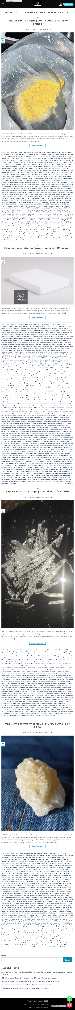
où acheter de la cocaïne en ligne (63, 439)
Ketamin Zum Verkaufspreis (59, 421)
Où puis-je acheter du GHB (55, 443)
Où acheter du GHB (15, 443)
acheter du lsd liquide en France (62, 662)
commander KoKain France (58, 386)
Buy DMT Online (50, 186)
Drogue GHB (66, 398)
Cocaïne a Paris (68, 186)
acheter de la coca (20, 334)
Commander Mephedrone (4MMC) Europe (18, 196)
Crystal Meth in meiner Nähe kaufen (11, 396)
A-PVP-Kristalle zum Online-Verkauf (40, 326)
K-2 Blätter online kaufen (24, 407)
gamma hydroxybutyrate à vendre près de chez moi (20, 404)
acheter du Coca (32, 348)
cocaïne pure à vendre (60, 376)
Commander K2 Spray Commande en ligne (61, 192)
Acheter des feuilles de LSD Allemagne (47, 346)
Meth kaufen (37, 435)
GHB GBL (69, 406)
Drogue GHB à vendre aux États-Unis (11, 400)
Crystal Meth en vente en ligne (36, 681)
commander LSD (22, 194)
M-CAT (35, 222)
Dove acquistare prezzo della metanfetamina (29, 689)
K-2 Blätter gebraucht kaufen (9, 407)
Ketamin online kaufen (63, 419)
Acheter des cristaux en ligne (29, 658)
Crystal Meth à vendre (41, 679)
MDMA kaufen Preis (28, 923)
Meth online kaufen (56, 435)
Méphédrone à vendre (52, 224)
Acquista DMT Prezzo (23, 186)
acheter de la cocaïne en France (41, 336)
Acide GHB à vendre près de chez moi (31, 370)
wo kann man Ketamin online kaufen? (16, 473)
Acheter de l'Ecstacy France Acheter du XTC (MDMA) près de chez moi (36, 158)
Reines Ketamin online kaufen (23, 449)
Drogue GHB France (61, 400)
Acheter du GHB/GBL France (44, 356)
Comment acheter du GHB (43, 392)
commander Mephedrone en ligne (63, 196)
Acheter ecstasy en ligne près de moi (43, 176)
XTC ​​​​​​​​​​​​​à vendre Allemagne (51, 238)
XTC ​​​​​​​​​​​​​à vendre (40, 238)
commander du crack (56, 380)
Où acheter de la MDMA (33, 925)
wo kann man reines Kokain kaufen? (54, 481)
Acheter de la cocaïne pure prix (53, 340)
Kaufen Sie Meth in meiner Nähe (18, 691)
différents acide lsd (42, 204)
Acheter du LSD (66, 168)
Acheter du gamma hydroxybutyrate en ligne (17, 350)
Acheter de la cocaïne (32, 334)
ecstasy (45, 907)
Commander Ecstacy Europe (48, 190)
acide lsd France (63, 184)
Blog (37, 17)
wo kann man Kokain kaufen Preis (53, 939)
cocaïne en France (23, 376)
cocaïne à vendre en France (8, 188)
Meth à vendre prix (45, 699)
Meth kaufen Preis (46, 435)
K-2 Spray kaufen (32, 414)
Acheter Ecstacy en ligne (61, 174)
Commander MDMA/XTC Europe (44, 901)
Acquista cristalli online (61, 667)
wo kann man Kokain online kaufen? (44, 475)
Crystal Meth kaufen (26, 396)
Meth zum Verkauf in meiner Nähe (32, 701)
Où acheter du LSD (50, 232)
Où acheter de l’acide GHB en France (44, 439)
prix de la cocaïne (37, 447)
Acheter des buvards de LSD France (57, 164)
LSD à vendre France (23, 220)
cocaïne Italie (32, 376)
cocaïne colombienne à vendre (9, 376)
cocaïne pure (50, 376)
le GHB (32, 429)
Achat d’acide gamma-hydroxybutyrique (35, 328)
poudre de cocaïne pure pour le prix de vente (20, 447)
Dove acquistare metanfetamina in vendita (28, 687)
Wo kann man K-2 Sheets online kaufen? (35, 467)
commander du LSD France (57, 188)
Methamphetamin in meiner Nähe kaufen (47, 437)
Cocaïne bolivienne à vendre (63, 374)
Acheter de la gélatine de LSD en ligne (55, 160)
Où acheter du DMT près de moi (35, 232)
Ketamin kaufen (40, 419)
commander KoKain (64, 384)
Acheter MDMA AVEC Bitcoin (44, 881)
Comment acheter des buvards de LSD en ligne (25, 202)
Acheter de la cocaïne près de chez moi (46, 338)
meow (49, 222)
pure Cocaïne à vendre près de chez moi (56, 931)
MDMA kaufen (18, 923)
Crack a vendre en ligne (30, 394)
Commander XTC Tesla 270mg (52, 200)
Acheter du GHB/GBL (30, 356)
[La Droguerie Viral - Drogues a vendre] (37, 4)
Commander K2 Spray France (9, 194)
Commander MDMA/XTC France (63, 901)
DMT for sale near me (40, 206)
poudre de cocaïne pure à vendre (21, 445)
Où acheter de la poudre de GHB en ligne (12, 441)
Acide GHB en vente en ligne (50, 370)
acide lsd (8, 184)
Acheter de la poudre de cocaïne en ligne (12, 344)
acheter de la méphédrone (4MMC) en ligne (40, 162)
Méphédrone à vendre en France (15, 226)
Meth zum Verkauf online (15, 437)
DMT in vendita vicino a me (56, 208)
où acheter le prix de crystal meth (58, 709)
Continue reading (37, 145)
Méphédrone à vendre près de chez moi (52, 226)
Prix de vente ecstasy (41, 234)
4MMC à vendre (23, 152)
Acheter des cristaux (15, 658)
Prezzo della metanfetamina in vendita (29, 711)
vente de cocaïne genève (35, 455)
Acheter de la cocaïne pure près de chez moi (32, 340)
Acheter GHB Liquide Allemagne (61, 362)
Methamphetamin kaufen (66, 437)
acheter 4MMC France (45, 154)
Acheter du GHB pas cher (17, 356)
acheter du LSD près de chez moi (38, 172)
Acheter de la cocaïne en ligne (58, 336)
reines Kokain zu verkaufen (39, 449)
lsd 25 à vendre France (62, 218)
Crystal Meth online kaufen (40, 396)
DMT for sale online (51, 206)
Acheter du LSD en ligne (35, 170)
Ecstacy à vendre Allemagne (23, 214)
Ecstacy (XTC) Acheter (36, 212)
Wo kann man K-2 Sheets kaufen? (15, 467)
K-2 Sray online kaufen (57, 414)
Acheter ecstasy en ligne (26, 176)
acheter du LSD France (49, 170)
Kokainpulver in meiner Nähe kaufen (46, 425)
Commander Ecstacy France (64, 190)
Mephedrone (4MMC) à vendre (9, 224)
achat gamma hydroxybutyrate (24, 330)
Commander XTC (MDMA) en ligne (46, 198)
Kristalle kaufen (53, 427)
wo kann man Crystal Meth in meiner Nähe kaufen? (31, 461)
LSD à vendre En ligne (12, 220)
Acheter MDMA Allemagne (14, 881)
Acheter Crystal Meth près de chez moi (15, 652)
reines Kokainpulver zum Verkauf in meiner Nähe (19, 453)
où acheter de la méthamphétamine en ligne (24, 705)
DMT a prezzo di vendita (55, 204)
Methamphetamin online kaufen (10, 439)
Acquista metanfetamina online (34, 670)
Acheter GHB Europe (45, 362)
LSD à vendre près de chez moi (38, 220)
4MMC (16, 152)
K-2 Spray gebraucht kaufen (19, 414)
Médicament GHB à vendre (40, 433)
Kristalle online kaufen (64, 427)
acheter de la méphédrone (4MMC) (18, 162)
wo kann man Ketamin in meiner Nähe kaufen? (43, 471)
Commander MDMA (37, 899)
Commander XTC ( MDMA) (8, 198)
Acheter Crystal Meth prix (33, 652)
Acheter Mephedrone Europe (21, 182)
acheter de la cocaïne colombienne (46, 857)
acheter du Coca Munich (43, 348)
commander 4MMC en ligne (24, 188)
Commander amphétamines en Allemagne (46, 853)
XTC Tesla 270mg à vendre (23, 240)
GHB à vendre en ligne (33, 406)
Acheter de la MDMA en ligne (56, 865)
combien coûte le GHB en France (35, 378)
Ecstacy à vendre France (66, 214)
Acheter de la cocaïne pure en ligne (10, 340)
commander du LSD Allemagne (40, 188)
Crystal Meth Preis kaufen (55, 396)
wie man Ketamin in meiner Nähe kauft (44, 457)
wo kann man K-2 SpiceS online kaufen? (51, 469)
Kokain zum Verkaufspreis (28, 425)
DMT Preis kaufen (17, 210)
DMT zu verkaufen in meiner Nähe (32, 210)
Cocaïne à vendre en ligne (28, 374)
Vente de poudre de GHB (8, 457)
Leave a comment (69, 483)
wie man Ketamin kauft (61, 457)
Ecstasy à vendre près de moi (38, 216)
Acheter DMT (5, 168)
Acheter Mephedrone (24, 180)
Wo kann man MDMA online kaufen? (33, 945)
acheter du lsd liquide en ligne (21, 172)
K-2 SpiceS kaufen (13, 411)
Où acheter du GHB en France (29, 443)
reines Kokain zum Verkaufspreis (26, 451)
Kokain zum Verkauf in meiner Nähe (11, 425)
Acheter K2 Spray (17, 178)
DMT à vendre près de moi (18, 206)
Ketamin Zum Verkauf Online (43, 421)
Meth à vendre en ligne (16, 699)
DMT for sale (29, 206)
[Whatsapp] (69, 999)
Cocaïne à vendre (35, 885)
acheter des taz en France (66, 166)
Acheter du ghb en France (48, 354)
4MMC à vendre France (48, 152)
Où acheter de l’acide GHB (26, 439)
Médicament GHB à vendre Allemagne (59, 433)
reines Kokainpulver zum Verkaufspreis (44, 453)
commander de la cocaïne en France (40, 380)
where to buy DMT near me (49, 236)
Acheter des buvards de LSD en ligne (37, 164)
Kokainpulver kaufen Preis (8, 427)
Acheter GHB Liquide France (42, 364)
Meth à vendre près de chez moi (31, 699)
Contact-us (45, 1004)
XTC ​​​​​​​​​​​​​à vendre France (64, 238)
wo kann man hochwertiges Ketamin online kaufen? (35, 465)
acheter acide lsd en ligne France (20, 156)
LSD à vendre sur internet (53, 220)
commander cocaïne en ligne (21, 380)
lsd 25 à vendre (51, 218)
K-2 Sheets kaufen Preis (24, 410)
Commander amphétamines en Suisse (25, 855)
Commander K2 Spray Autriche (41, 192)
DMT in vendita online (42, 208)
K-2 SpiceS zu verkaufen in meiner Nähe (56, 411)
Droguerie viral (30, 1004)
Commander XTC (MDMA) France (15, 200)
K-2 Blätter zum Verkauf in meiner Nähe (42, 407)
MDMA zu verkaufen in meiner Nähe (56, 923)
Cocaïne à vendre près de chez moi (45, 374)
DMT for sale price (62, 206)
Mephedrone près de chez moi (28, 228)
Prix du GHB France (48, 447)
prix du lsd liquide (64, 234)
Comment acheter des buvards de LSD (16, 390)
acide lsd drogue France (52, 184)
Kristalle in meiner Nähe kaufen (40, 427)
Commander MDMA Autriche (52, 899)
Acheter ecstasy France (59, 176)
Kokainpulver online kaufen (23, 427)
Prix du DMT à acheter (53, 234)
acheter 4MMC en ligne (32, 154)
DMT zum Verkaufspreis (48, 210)
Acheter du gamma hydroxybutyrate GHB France (27, 352)
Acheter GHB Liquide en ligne (26, 364)
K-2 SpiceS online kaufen (25, 411)
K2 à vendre (66, 414)
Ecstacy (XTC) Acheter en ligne (51, 212)
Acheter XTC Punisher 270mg (54, 182)
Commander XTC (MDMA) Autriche (26, 198)
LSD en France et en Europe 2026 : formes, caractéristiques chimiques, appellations (28, 978)
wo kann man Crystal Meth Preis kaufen (27, 463)
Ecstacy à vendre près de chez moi (10, 216)
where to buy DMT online (64, 236)
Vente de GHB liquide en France (63, 455)
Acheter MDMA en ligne (58, 881)
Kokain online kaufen (38, 423)
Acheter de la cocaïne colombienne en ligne (20, 336)
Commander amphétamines (56, 889)
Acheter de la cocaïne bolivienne (46, 334)
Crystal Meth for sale (50, 681)
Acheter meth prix (49, 666)
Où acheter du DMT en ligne (18, 232)
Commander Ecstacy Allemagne (15, 190)
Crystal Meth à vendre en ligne (56, 679)
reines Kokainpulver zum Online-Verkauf (39, 935)
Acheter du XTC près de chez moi (36, 174)
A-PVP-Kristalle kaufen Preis (57, 324)
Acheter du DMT (26, 168)
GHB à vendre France (45, 406)
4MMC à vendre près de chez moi (64, 152)
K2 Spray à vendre (51, 216)
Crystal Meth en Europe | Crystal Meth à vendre (37, 491)
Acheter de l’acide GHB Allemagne (17, 332)
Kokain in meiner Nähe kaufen (26, 911)
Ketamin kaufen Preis (50, 419)
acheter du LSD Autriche (22, 170)
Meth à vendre (5, 699)
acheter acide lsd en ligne (40, 330)
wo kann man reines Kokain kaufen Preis (33, 481)
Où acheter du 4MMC (48, 230)
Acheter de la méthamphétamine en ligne (57, 654)
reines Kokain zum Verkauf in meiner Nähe (43, 933)
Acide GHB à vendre (22, 368)
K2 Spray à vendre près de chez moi (36, 415)
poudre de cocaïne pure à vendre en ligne (41, 445)
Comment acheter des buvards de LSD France (51, 202)
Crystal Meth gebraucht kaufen (63, 394)
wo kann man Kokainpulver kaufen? (41, 477)
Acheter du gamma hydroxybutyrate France (41, 350)
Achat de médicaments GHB (55, 328)
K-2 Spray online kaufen (43, 414)
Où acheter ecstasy (60, 232)
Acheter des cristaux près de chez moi (47, 658)
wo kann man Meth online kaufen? (54, 479)
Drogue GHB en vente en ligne (47, 400)
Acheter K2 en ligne (56, 364)
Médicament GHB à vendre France (10, 435)
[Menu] (2, 4)
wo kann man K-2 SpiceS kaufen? (32, 469)
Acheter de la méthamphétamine (37, 654)
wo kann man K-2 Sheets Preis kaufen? (57, 467)
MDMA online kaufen (40, 923)
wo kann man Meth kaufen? (37, 479)
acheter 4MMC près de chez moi (60, 154)
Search (3, 956)
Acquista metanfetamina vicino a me (53, 670)
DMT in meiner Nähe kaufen (19, 208)
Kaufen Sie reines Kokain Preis (9, 419)
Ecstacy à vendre (10, 214)
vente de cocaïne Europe (8, 455)
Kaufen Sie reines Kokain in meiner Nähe (44, 417)
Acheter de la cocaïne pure (64, 338)
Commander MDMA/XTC (27, 901)
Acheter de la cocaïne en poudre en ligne (58, 859)
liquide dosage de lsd (41, 218)
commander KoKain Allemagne (9, 386)
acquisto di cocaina (58, 372)
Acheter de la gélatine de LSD (15, 160)
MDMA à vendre (42, 222)
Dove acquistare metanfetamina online (50, 687)
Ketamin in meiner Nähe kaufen (26, 419)
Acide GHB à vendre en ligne (54, 368)
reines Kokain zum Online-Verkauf (56, 449)
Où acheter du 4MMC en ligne (63, 230)
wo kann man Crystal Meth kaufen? (54, 461)
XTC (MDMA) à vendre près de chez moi (25, 238)
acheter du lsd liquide (61, 170)
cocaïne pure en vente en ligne (40, 889)
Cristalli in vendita (63, 677)
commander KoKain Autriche (27, 386)
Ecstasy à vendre (25, 216)
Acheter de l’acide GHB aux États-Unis (38, 332)
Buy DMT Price (59, 186)
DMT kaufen (67, 208)
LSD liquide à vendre (66, 220)
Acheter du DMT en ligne (38, 168)
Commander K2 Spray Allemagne (23, 192)
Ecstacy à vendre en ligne (38, 214)
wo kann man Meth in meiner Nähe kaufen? (18, 479)
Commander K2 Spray (7, 192)
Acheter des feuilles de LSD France (27, 166)
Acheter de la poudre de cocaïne (61, 342)
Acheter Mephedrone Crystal (55, 180)
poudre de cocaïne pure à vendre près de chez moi (58, 929)
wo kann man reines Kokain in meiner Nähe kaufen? (57, 945)
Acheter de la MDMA (42, 865)
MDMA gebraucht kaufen (61, 921)
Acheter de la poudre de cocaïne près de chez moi (37, 344)
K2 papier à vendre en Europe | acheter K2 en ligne (37, 247)
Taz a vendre (14, 236)
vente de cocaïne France (21, 455)
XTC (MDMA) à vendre (7, 238)
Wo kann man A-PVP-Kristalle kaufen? (53, 459)
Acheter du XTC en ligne (19, 174)
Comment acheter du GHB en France (61, 392)
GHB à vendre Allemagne (20, 406)
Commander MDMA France (12, 901)
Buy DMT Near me (40, 186)
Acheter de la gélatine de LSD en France (33, 160)
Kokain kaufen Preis (26, 423)
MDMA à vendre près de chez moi (44, 921)
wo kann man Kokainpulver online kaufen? (37, 943)
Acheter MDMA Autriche (28, 881)
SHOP (38, 1004)
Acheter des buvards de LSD (18, 164)
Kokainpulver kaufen (62, 425)
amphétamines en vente (23, 885)
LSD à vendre (61, 693)
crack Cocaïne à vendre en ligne (45, 394)
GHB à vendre (8, 406)
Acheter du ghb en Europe (33, 354)
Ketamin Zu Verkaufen (7, 421)
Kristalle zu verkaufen (7, 429)
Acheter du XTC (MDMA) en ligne (57, 172)
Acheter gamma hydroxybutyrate (49, 360)
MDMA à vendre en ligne (14, 921)
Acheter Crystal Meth (53, 650)
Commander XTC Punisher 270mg (34, 200)
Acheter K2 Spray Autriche (45, 178)
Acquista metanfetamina (19, 670)
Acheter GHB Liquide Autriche (9, 364)
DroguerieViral (47, 29)
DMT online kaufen (6, 210)
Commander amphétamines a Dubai (25, 853)
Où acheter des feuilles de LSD (34, 230)
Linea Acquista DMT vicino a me (26, 218)
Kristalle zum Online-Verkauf (21, 429)
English (56, 1006)
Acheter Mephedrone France (38, 182)
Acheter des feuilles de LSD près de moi (48, 166)
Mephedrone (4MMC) (65, 222)
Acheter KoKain (12, 368)
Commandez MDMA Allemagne (10, 903)
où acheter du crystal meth (58, 707)
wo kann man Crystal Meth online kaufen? (37, 713)
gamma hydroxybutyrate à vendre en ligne (42, 402)
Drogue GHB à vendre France (30, 400)
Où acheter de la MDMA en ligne (49, 925)
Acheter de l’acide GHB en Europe (58, 332)
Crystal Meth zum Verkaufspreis (43, 398)
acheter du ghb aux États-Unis (18, 354)
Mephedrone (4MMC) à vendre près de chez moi (32, 224)
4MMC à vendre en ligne (34, 152)
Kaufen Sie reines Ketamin (12, 417)
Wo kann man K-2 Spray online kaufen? (20, 471)
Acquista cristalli (49, 667)
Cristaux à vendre (16, 679)
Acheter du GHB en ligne (61, 354)
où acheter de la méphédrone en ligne (47, 228)
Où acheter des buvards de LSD (32, 441)
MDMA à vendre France (28, 921)
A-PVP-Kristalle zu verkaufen (22, 326)
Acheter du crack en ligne (25, 873)
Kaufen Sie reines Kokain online (63, 417)
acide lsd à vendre (16, 184)
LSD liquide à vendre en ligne (9, 222)
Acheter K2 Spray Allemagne (30, 178)
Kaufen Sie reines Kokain (26, 417)
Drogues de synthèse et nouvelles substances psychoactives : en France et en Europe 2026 (31, 981)
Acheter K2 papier (66, 364)
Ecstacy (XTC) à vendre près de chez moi (19, 212)
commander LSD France (48, 194)
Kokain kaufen (17, 423)
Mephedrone (54, 222)
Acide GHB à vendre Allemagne (37, 368)
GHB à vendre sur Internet (59, 406)
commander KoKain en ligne (42, 386)
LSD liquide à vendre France (25, 222)
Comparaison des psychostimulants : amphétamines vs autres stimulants (25, 988)
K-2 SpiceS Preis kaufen (39, 411)
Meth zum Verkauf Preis (29, 437)
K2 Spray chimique (12, 218)
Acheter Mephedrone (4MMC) (38, 180)
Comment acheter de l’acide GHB (41, 388)
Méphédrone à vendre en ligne (32, 226)
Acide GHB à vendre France (13, 370)
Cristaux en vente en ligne (28, 679)
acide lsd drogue (40, 184)
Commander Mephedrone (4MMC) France (41, 196)
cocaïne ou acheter (41, 376)
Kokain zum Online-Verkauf (63, 423)
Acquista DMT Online (11, 186)
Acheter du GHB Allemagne (58, 352)
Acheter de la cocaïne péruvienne (26, 338)
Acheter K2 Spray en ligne (60, 178)
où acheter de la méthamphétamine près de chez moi (51, 705)
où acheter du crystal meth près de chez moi (26, 709)
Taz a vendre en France (25, 236)
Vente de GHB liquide (49, 455)
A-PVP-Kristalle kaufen (42, 324)
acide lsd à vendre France (29, 184)
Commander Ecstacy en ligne (32, 190)
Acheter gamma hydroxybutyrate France (28, 362)
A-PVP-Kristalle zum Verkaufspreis (14, 328)
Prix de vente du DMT (29, 234)
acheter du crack (55, 348)
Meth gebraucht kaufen (27, 435)
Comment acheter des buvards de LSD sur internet (21, 392)
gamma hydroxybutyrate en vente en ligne (45, 404)
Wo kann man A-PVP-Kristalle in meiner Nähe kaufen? (27, 459)
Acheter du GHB (45, 352)
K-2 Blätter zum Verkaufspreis (61, 407)
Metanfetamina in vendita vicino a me (63, 697)
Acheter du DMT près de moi (53, 168)
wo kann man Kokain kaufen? (26, 475)
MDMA (47, 919)
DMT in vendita (31, 208)
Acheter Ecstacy (49, 174)
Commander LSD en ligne (34, 194)
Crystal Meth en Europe (21, 681)
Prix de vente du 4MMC (16, 234)
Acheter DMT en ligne (15, 168)
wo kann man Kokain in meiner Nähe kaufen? (58, 473)
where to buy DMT (37, 236)
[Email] (69, 1005)
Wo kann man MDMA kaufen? (14, 945)
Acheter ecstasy (14, 176)
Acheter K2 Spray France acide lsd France (32, 666)
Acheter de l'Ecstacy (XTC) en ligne (38, 156)
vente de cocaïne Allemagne (62, 453)
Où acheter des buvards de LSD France (14, 230)
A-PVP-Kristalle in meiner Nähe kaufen (25, 324)
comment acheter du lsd (30, 204)
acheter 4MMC (21, 154)
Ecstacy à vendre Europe (52, 214)
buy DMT (32, 186)
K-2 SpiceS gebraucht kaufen (52, 410)
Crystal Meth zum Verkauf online (25, 398)
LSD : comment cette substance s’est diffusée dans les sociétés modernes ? (26, 985)
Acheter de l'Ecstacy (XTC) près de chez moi (60, 156)
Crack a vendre (19, 394)
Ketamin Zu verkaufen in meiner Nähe (24, 421)
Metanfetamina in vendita (27, 697)
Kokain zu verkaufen (49, 423)
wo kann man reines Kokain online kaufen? (53, 947)
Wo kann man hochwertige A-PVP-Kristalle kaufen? (53, 463)
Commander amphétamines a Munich (54, 378)
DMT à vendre (66, 204)
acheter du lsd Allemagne (8, 170)
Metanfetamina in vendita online (43, 697)
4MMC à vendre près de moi (9, 154)
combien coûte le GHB (20, 378)
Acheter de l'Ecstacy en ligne (9, 158)
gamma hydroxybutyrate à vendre (20, 402)
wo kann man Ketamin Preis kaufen (36, 473)
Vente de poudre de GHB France (24, 457)
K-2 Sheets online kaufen (38, 410)
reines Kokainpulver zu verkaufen (45, 451)
